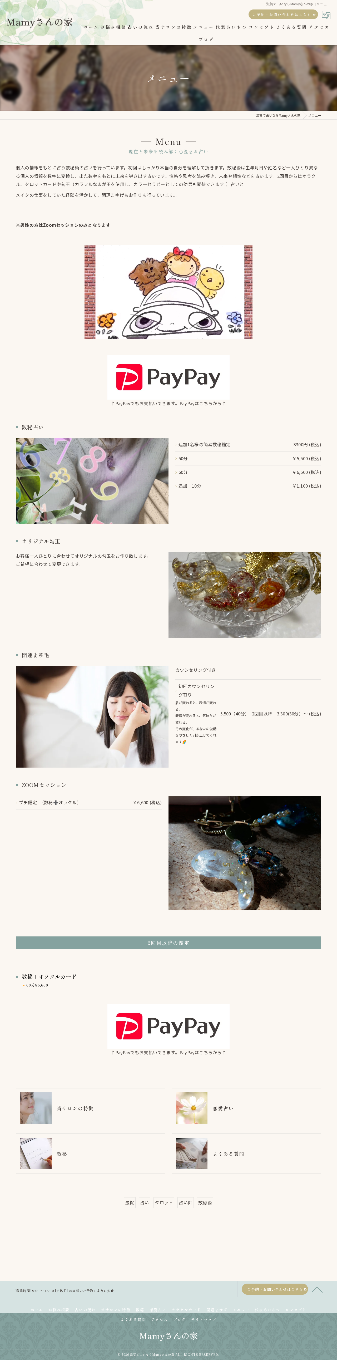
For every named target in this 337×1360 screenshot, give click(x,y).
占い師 (185, 1202)
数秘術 (205, 1202)
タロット (164, 1202)
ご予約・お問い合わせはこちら (281, 14)
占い (144, 1202)
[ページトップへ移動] (317, 1289)
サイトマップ (203, 1319)
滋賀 (129, 1202)
